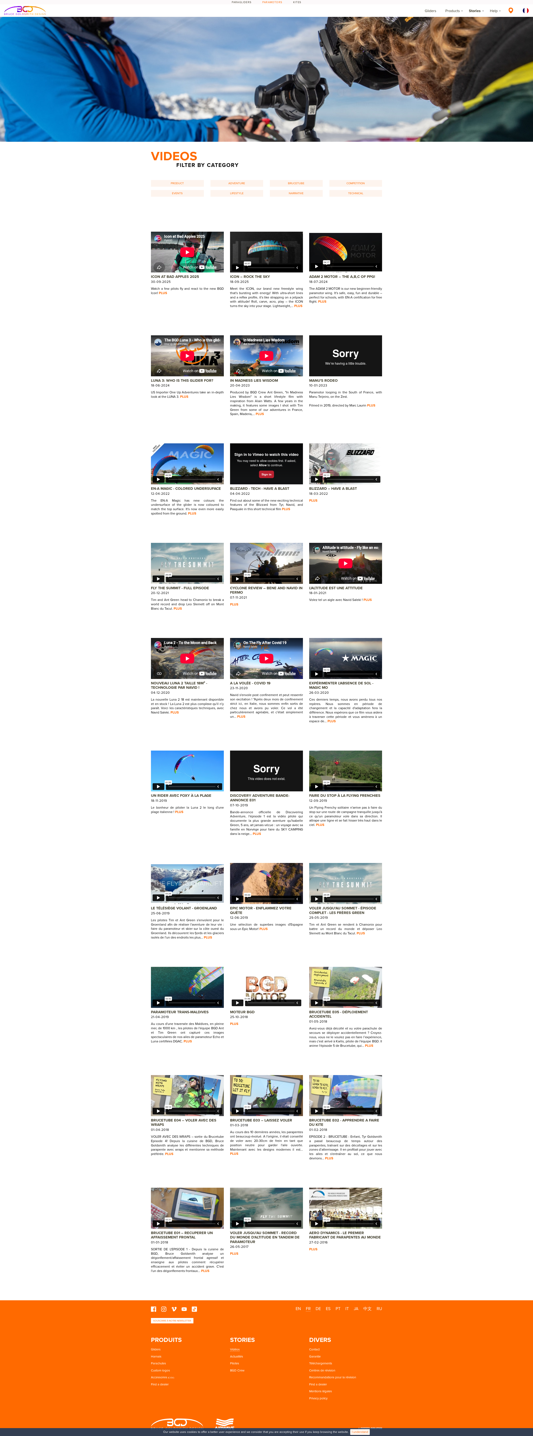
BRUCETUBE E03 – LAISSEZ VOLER (261, 1120)
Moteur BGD (242, 1012)
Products (452, 11)
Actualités (236, 1356)
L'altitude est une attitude (336, 588)
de (318, 1308)
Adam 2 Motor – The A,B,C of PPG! (342, 276)
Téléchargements (320, 1363)
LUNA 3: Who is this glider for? (182, 380)
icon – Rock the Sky (250, 276)
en (298, 1308)
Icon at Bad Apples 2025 (175, 276)
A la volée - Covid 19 (250, 683)
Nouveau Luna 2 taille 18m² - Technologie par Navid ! (179, 685)
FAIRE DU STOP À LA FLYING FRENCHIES (344, 795)
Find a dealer (160, 1384)
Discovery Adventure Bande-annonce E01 (259, 797)
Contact (314, 1349)
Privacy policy (318, 1398)
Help (494, 11)
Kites (297, 2)
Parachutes (158, 1363)
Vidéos (235, 1349)
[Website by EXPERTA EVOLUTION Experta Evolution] (370, 1427)
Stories (475, 11)
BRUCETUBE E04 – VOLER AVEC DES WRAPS (183, 1122)
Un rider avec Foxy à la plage (181, 795)
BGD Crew (237, 1370)
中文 (367, 1308)
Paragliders (242, 2)
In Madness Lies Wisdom (254, 380)
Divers (320, 1340)
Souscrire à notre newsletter (172, 1320)
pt (338, 1308)
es (328, 1308)
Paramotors (272, 2)
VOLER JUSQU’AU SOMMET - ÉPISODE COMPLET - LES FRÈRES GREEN (342, 910)
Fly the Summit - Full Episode (180, 588)
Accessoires (159, 1377)
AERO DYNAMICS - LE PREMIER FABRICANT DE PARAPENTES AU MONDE (345, 1235)
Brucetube (296, 183)
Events (177, 193)
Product (177, 183)
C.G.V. (171, 1377)
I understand (360, 1432)
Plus (163, 293)
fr (308, 1308)
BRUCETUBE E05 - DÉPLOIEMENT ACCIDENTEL (338, 1014)
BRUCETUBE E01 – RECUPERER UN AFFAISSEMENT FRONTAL (182, 1235)
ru (379, 1308)
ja (356, 1308)
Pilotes (234, 1363)
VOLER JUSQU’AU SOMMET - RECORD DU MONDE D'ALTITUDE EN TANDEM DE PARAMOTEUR (265, 1237)
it (347, 1308)
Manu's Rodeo (323, 380)
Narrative (296, 193)
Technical (355, 193)
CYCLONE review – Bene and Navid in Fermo (266, 590)
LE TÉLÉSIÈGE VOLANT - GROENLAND (184, 908)
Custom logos (160, 1370)
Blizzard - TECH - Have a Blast (259, 488)
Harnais (156, 1356)
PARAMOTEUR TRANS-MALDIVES (180, 1012)
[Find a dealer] (510, 10)
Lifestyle (237, 193)
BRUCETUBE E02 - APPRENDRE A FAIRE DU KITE (344, 1122)
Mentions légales (320, 1391)
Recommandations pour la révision (332, 1377)
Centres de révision (322, 1370)
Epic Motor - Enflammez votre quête (260, 910)
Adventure (236, 183)
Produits (166, 1340)
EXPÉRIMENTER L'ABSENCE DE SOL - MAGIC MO (341, 685)
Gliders (430, 11)
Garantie (315, 1356)
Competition (355, 183)
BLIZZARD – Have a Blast (333, 488)
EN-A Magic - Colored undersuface (186, 488)
